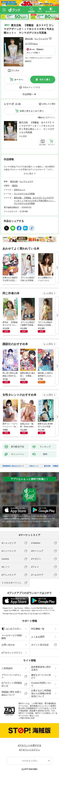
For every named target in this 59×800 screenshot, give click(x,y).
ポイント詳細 (32, 53)
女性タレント (19, 190)
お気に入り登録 (48, 104)
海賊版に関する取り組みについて (11, 693)
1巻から (41, 117)
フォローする (50, 38)
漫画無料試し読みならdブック (13, 466)
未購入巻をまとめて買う (32, 111)
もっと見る (48, 293)
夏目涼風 (29, 39)
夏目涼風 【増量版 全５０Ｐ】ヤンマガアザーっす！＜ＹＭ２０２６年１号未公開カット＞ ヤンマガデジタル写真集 (36, 127)
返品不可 (28, 61)
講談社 (15, 185)
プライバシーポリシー (11, 676)
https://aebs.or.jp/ (27, 718)
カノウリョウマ (41, 39)
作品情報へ (28, 94)
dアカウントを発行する (29, 745)
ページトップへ (29, 761)
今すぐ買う (45, 79)
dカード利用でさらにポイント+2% (37, 58)
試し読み (15, 70)
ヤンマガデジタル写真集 (24, 194)
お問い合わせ (8, 644)
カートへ (18, 79)
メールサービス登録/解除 (12, 636)
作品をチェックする (31, 87)
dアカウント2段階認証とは (12, 684)
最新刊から (50, 117)
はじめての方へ (13, 629)
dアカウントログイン (12, 652)
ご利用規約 (7, 668)
